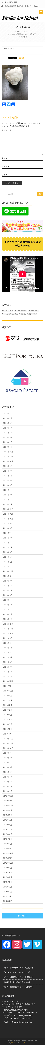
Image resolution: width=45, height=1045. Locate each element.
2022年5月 (7, 657)
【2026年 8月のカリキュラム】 (17, 982)
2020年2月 (7, 786)
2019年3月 (7, 839)
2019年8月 (7, 815)
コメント (6, 130)
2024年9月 (7, 523)
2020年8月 (7, 758)
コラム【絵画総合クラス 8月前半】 (18, 967)
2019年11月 (8, 801)
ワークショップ (22, 310)
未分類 (23, 314)
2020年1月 (7, 791)
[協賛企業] (22, 338)
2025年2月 (7, 499)
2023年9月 (7, 581)
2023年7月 (7, 590)
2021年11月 (8, 686)
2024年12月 (8, 509)
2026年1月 (7, 447)
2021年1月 (7, 734)
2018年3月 (7, 887)
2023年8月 (7, 585)
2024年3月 (7, 552)
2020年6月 (7, 767)
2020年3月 (7, 781)
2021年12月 (8, 681)
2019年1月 (7, 848)
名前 (4, 158)
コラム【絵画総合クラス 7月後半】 (18, 977)
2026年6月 (7, 423)
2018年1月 (7, 896)
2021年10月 (8, 691)
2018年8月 (7, 872)
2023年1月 (7, 619)
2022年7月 (7, 648)
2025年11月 (8, 456)
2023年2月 (7, 614)
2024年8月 (7, 528)
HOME (17, 31)
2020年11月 (8, 743)
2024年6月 (7, 538)
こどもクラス (27, 31)
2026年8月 (7, 413)
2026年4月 (7, 432)
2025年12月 (8, 452)
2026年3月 (7, 437)
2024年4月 (7, 547)
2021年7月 (7, 705)
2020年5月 (7, 772)
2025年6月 (7, 480)
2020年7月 (7, 762)
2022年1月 (7, 676)
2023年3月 (7, 609)
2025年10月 (8, 461)
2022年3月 (7, 667)
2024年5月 (7, 542)
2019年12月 (8, 796)
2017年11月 (7, 901)
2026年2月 (7, 442)
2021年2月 (7, 729)
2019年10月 (8, 805)
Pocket (21, 58)
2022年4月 (7, 662)
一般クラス (34, 310)
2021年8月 (7, 700)
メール (5, 166)
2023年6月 (7, 595)
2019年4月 (7, 834)
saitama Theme (24, 1043)
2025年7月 (7, 475)
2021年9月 (7, 695)
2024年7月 (7, 533)
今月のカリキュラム (11, 314)
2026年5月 (7, 428)
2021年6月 (7, 710)
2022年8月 (7, 643)
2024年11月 (8, 514)
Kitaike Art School (10, 49)
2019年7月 (7, 820)
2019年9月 (7, 810)
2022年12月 (8, 624)
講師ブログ (33, 314)
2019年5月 (7, 829)
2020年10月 (8, 748)
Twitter (23, 916)
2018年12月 (8, 853)
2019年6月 (7, 824)
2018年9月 (7, 867)
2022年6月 (7, 652)
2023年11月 (8, 571)
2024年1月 (7, 562)
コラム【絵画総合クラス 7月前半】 (18, 987)
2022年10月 (8, 633)
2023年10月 (8, 576)
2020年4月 (7, 777)
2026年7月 (7, 418)
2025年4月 (7, 490)
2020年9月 (7, 753)
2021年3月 (7, 724)
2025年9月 (7, 466)
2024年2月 (7, 557)
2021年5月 (7, 714)
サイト (4, 174)
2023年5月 (7, 600)
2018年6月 (7, 882)
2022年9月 (7, 638)
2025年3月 (7, 495)
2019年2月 (7, 844)
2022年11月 (8, 628)
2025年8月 (7, 471)
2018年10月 (8, 863)
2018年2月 (7, 891)
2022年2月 (7, 671)
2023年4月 (7, 605)
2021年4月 (7, 719)
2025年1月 (7, 504)
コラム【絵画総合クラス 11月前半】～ (24, 34)
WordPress (14, 1043)
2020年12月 (8, 738)
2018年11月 (8, 858)
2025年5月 (7, 485)
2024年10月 (8, 518)
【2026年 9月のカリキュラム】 (17, 972)
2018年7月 (7, 877)
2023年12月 (8, 566)
